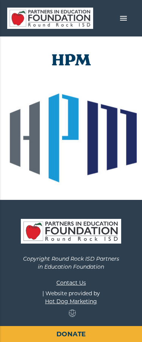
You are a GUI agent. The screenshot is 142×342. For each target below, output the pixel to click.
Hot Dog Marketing (71, 301)
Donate (71, 334)
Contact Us (71, 282)
